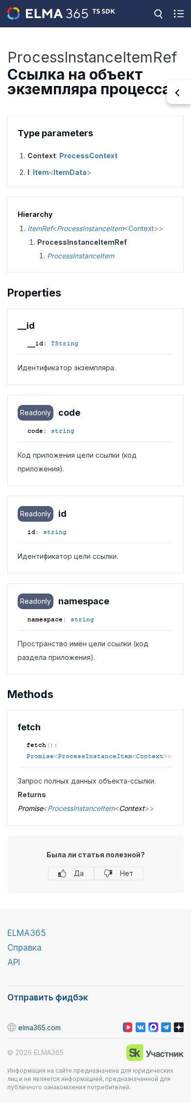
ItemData (70, 172)
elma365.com (39, 1027)
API (13, 962)
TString (64, 343)
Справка (24, 948)
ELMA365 (26, 933)
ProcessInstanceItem (90, 228)
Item (41, 172)
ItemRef (39, 228)
